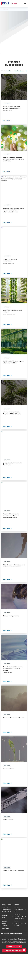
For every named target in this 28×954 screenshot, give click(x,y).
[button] (14, 946)
